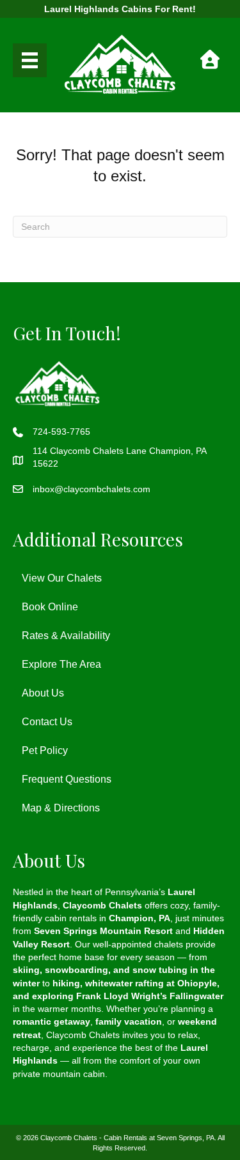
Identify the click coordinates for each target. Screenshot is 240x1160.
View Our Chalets (62, 578)
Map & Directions (61, 807)
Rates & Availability (66, 635)
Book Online (50, 606)
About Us (43, 693)
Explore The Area (61, 664)
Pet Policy (45, 750)
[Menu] (30, 60)
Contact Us (47, 721)
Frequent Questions (66, 779)
